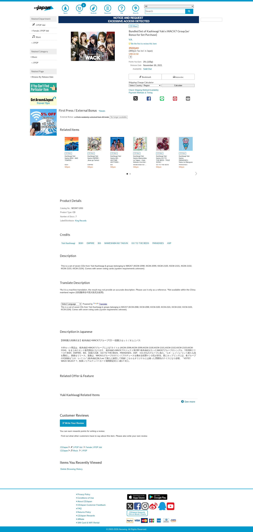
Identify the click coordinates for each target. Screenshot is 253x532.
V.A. (130, 39)
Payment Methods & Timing (140, 93)
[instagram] (145, 506)
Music (75, 451)
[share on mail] (188, 97)
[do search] (189, 11)
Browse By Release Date (42, 77)
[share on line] (161, 97)
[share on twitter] (135, 97)
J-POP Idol (77, 447)
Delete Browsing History (71, 469)
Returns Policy (84, 512)
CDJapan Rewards (86, 515)
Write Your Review (74, 423)
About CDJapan (84, 501)
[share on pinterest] (174, 97)
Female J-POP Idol (94, 447)
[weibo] (153, 506)
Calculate (178, 85)
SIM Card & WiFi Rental (88, 522)
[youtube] (170, 506)
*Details (102, 111)
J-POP (84, 451)
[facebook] (137, 506)
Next (196, 173)
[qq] (162, 506)
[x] (129, 506)
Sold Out (147, 69)
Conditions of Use (85, 498)
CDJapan (64, 447)
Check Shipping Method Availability (144, 90)
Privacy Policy (83, 494)
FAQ (79, 508)
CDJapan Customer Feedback (91, 505)
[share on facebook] (148, 97)
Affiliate (80, 519)
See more (189, 401)
